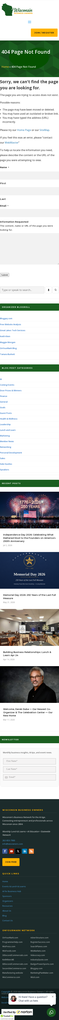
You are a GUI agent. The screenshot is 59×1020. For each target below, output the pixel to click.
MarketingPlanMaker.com (42, 972)
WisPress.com (8, 946)
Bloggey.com (6, 318)
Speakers (4, 469)
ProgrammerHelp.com (12, 942)
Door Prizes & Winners (11, 390)
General (4, 401)
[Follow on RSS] (31, 851)
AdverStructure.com (39, 937)
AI (1, 379)
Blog (4, 915)
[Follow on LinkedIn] (24, 851)
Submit (4, 274)
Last (3, 199)
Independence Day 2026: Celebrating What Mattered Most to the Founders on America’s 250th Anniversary (29, 538)
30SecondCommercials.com (15, 955)
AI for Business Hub (11, 891)
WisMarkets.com (38, 951)
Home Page (24, 130)
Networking (5, 447)
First (3, 183)
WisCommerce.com (11, 977)
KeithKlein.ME (8, 959)
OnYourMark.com (10, 937)
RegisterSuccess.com (40, 942)
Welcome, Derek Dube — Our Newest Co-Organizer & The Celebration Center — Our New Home (28, 712)
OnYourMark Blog (8, 348)
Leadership (5, 424)
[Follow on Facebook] (4, 851)
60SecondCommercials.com (15, 964)
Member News (7, 441)
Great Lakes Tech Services (12, 330)
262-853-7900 (8, 840)
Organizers (7, 901)
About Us (6, 910)
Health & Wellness (8, 418)
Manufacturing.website (12, 972)
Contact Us (7, 920)
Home (5, 66)
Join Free (11, 862)
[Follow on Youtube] (11, 851)
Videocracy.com (38, 955)
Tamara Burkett (7, 354)
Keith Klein (5, 336)
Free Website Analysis (10, 324)
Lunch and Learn (8, 430)
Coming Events (7, 384)
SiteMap (44, 130)
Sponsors (7, 896)
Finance (3, 396)
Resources (7, 905)
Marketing (5, 435)
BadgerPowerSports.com (42, 964)
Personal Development (11, 452)
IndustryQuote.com (39, 959)
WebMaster (11, 142)
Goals (2, 407)
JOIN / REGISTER (44, 32)
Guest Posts (6, 413)
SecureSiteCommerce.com (14, 968)
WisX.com (35, 977)
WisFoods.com (9, 951)
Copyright (5, 991)
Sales (2, 458)
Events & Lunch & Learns (14, 886)
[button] (7, 1017)
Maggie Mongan (7, 342)
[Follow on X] (18, 851)
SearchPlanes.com (39, 946)
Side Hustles (6, 464)
